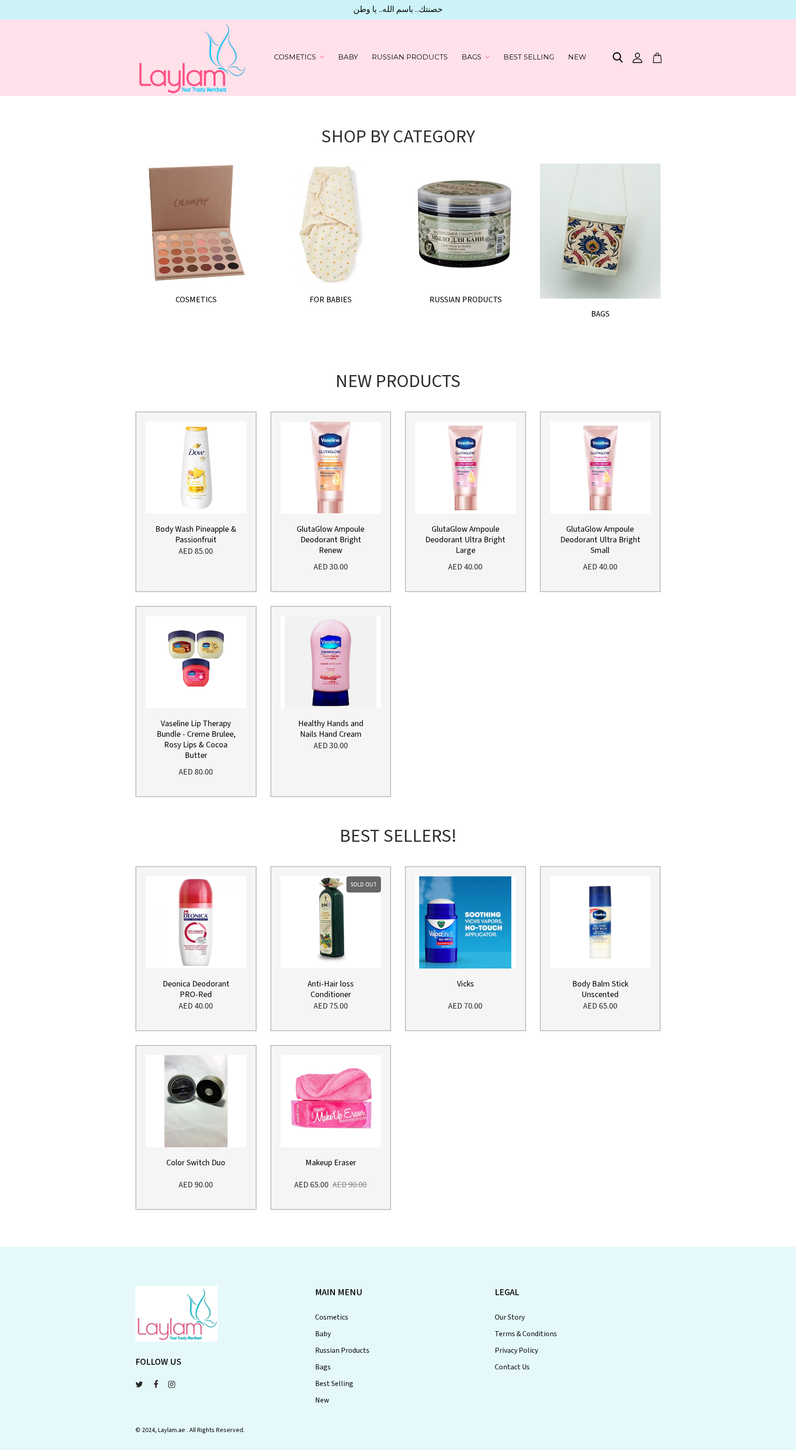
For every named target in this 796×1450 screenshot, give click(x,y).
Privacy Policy (516, 1350)
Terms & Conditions (526, 1334)
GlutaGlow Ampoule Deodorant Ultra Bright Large (465, 540)
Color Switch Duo (195, 1162)
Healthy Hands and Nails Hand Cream (330, 729)
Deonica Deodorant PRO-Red (196, 989)
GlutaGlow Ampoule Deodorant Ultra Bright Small (600, 540)
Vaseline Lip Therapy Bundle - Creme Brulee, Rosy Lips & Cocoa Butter (196, 739)
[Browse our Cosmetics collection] (196, 222)
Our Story (510, 1317)
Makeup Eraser (330, 1162)
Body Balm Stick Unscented (600, 989)
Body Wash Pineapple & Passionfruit (195, 534)
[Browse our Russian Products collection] (465, 222)
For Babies (330, 299)
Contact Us (512, 1367)
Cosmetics (295, 57)
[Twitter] (139, 1384)
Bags (471, 57)
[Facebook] (155, 1384)
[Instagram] (171, 1384)
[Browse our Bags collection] (600, 230)
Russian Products (410, 57)
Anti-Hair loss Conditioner (331, 989)
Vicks (465, 984)
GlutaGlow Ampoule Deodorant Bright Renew (330, 540)
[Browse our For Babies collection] (331, 222)
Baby (348, 57)
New (577, 57)
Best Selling (528, 57)
